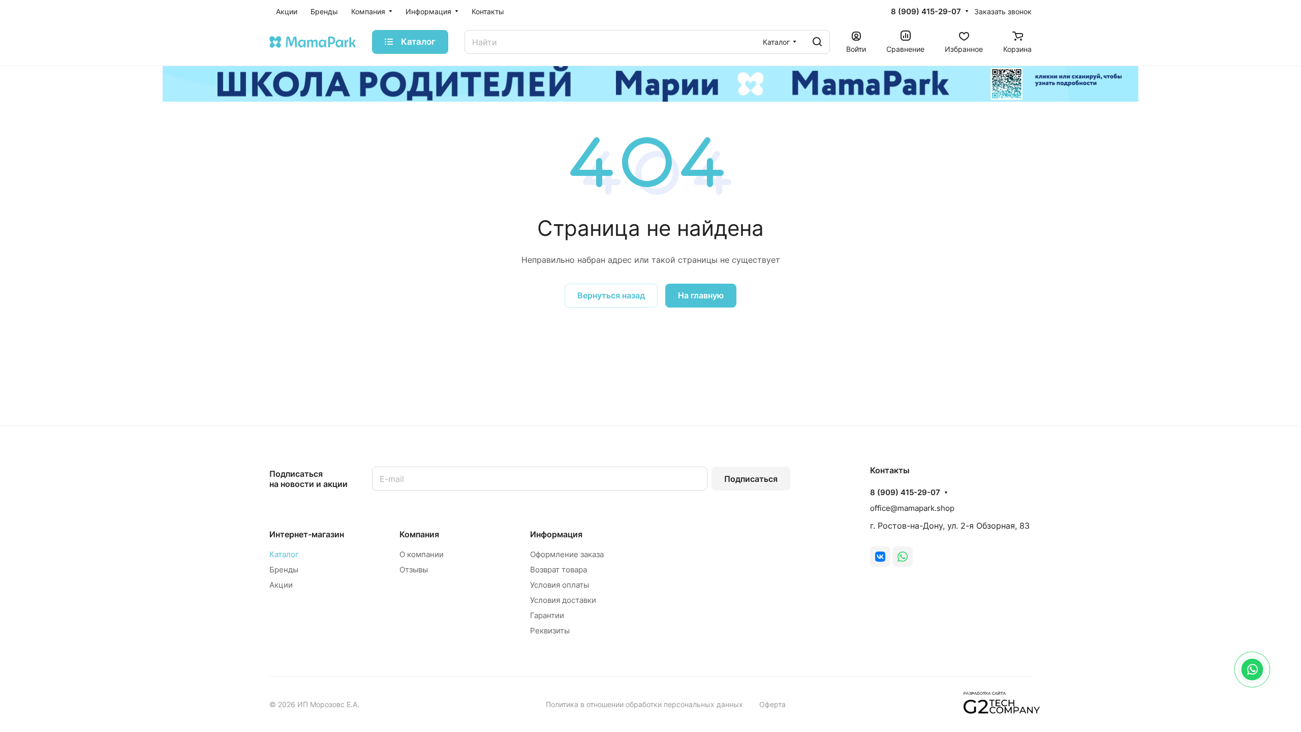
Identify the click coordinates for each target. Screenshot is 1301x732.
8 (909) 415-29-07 (926, 11)
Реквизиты (550, 630)
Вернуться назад (611, 295)
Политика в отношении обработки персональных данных (644, 704)
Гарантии (547, 615)
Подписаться (751, 479)
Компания (419, 534)
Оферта (772, 704)
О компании (421, 554)
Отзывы (413, 569)
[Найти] (817, 42)
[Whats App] (902, 556)
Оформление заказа (567, 554)
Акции (281, 585)
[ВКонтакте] (880, 556)
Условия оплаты (559, 585)
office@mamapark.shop (912, 508)
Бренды (283, 569)
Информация (556, 534)
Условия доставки (563, 600)
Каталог (284, 554)
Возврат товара (558, 569)
